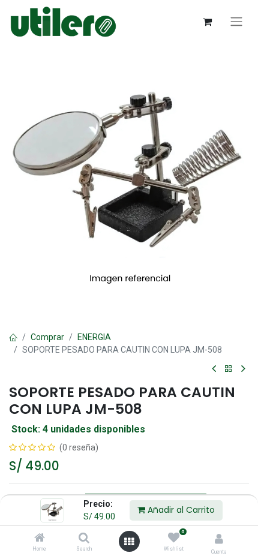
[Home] (39, 538)
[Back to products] (228, 369)
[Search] (84, 538)
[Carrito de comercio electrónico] (207, 22)
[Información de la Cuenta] (219, 539)
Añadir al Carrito (180, 510)
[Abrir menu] (129, 541)
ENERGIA (94, 337)
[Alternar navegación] (236, 21)
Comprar (47, 337)
